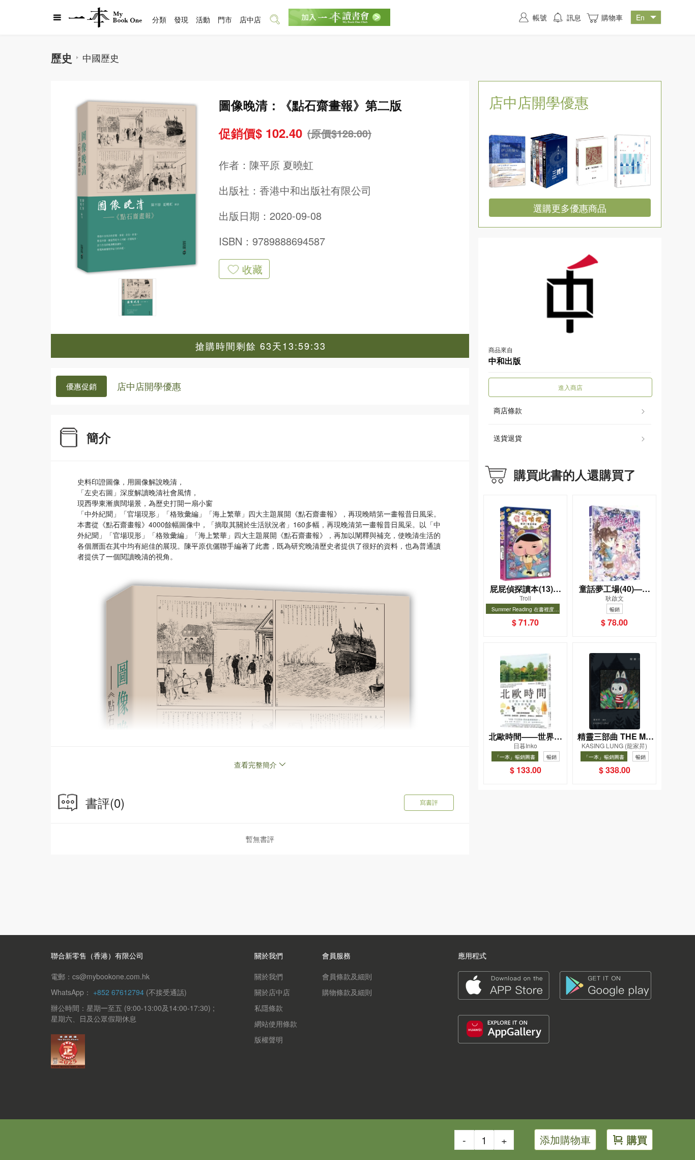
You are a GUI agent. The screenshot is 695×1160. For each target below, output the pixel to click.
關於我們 (268, 976)
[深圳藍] (632, 160)
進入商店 (570, 387)
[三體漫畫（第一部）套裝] (549, 160)
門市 (225, 19)
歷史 (61, 57)
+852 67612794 (118, 992)
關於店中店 (272, 992)
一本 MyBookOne (105, 17)
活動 (203, 19)
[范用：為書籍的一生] (590, 160)
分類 (159, 19)
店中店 (250, 19)
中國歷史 (100, 57)
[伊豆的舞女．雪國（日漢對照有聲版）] (507, 160)
